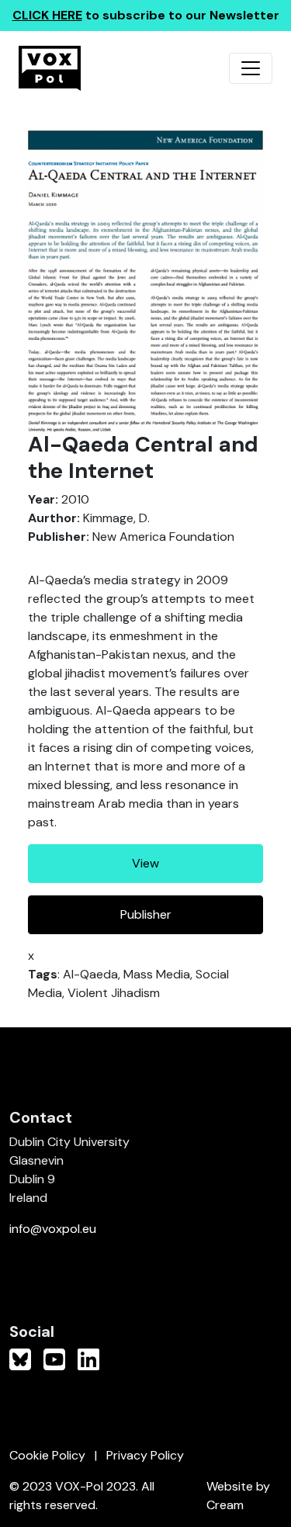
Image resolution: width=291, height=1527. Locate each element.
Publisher (145, 914)
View (145, 863)
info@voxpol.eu (52, 1229)
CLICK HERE (47, 15)
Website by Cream (238, 1495)
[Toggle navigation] (250, 68)
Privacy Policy (145, 1455)
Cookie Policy (47, 1455)
